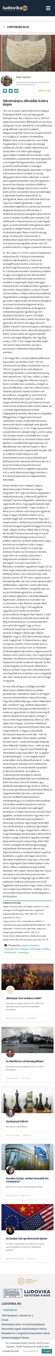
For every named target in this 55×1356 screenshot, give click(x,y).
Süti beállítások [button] (30, 1351)
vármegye (23, 952)
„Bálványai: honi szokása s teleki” (24, 998)
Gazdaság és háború (17, 1121)
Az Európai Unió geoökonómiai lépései (26, 1238)
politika (45, 948)
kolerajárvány (11, 948)
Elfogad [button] (46, 1351)
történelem (10, 952)
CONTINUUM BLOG (18, 27)
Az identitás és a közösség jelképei (24, 1061)
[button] (48, 8)
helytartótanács (30, 945)
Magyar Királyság (30, 948)
